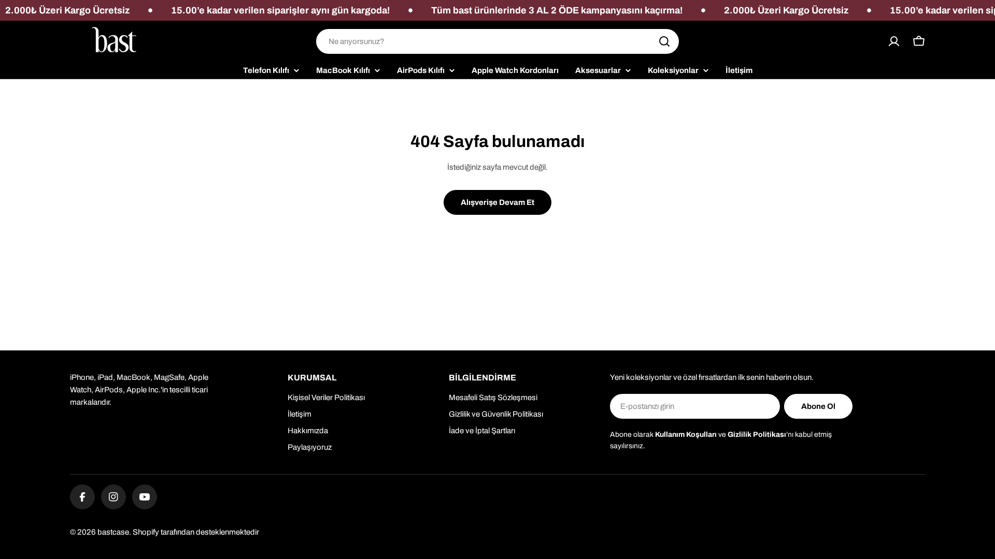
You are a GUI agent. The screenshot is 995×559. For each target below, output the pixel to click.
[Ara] (664, 41)
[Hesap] (894, 41)
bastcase (113, 532)
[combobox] (497, 41)
